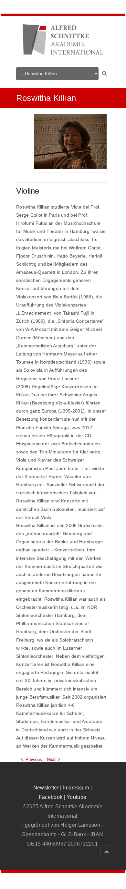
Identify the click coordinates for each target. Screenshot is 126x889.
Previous (34, 759)
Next (51, 759)
